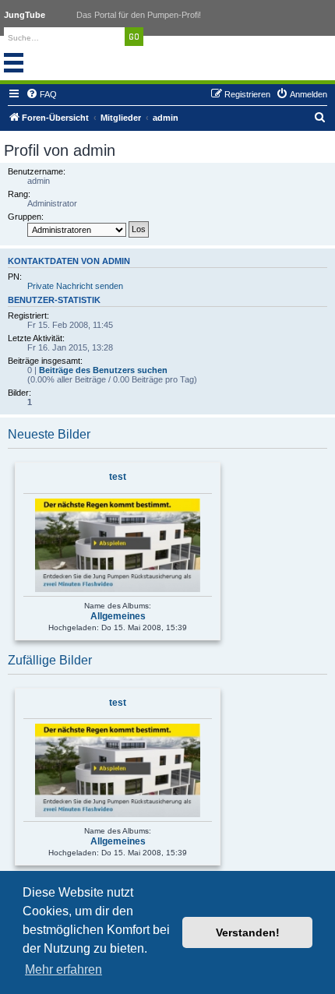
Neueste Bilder (49, 434)
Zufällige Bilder (50, 660)
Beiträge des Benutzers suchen (103, 370)
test (117, 476)
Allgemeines (118, 616)
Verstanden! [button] (248, 932)
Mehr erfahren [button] (63, 969)
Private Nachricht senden (75, 286)
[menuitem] (41, 94)
